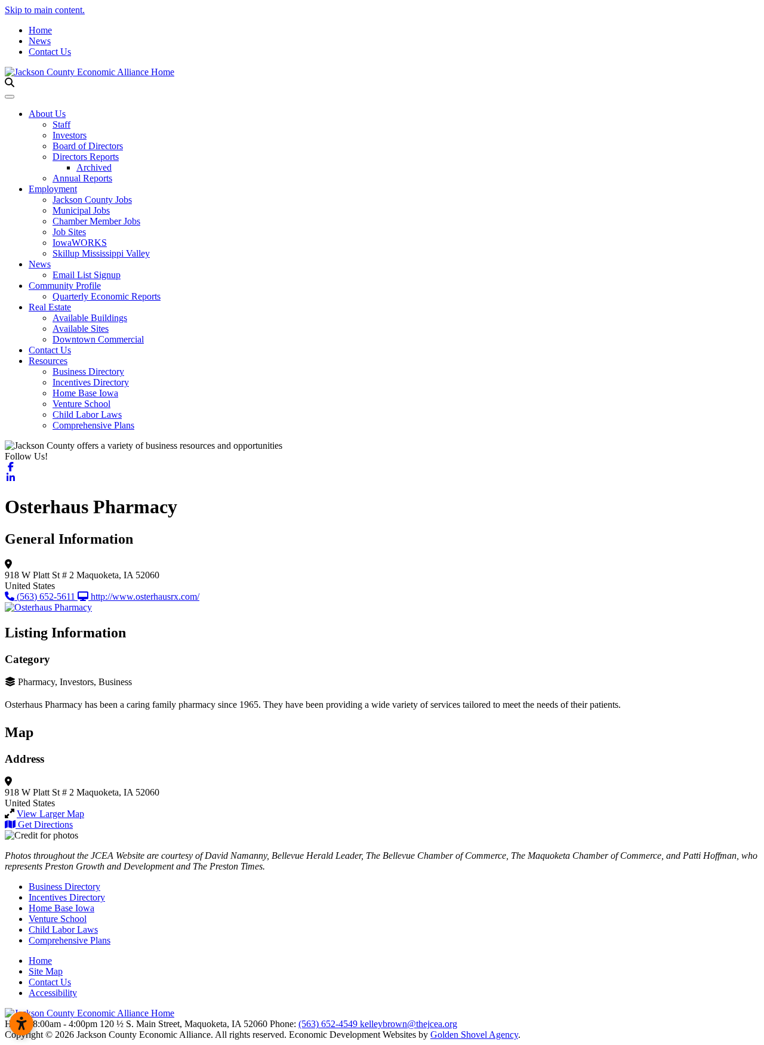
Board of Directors (88, 146)
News (40, 41)
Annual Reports (82, 178)
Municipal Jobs (81, 210)
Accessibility (53, 993)
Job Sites (69, 232)
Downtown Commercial (98, 339)
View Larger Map (50, 814)
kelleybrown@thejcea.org (408, 1024)
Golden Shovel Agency (474, 1034)
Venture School (81, 404)
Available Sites (81, 328)
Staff (61, 124)
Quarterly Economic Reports (107, 296)
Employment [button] (53, 189)
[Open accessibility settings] (21, 1023)
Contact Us (50, 52)
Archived (94, 167)
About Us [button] (47, 114)
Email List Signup (87, 275)
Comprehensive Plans (93, 425)
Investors (70, 135)
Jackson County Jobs (92, 200)
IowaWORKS (80, 243)
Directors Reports (86, 157)
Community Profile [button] (65, 285)
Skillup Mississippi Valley (101, 253)
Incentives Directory (91, 382)
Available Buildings (90, 318)
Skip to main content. (45, 10)
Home (40, 30)
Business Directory (88, 371)
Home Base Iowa (85, 393)
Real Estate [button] (50, 307)
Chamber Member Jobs (96, 221)
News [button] (40, 264)
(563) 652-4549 (329, 1024)
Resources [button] (48, 361)
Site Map (46, 971)
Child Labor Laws (87, 414)
